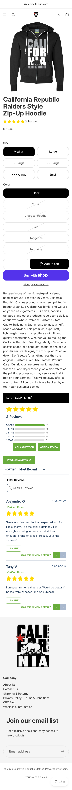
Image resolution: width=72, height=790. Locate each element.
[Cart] (67, 14)
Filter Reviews (16, 480)
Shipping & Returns (15, 693)
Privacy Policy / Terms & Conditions (26, 698)
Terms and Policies (36, 777)
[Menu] (4, 14)
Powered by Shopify (56, 768)
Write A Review (49, 447)
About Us (9, 684)
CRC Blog (9, 702)
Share (14, 548)
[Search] (13, 14)
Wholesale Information (17, 706)
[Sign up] (63, 751)
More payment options (36, 284)
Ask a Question (24, 447)
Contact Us (10, 689)
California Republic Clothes (28, 768)
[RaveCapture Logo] (19, 397)
